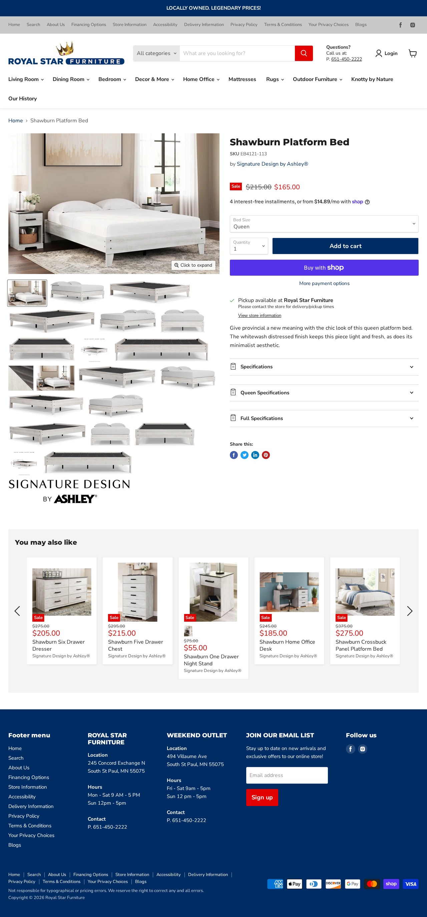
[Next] (408, 611)
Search (33, 24)
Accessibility (165, 24)
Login (391, 53)
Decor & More (152, 79)
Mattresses (242, 79)
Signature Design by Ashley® (272, 164)
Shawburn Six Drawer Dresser (58, 645)
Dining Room (69, 79)
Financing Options (88, 24)
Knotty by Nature (372, 79)
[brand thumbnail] (69, 491)
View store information (259, 315)
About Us (56, 24)
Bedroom (110, 79)
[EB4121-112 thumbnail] (55, 378)
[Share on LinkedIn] (255, 455)
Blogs (361, 24)
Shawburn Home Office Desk (287, 645)
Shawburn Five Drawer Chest (135, 645)
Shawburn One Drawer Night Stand (211, 660)
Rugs (273, 79)
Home (14, 24)
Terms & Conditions (283, 24)
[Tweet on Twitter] (245, 455)
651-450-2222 (346, 59)
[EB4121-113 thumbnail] (27, 293)
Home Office (199, 79)
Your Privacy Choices (329, 24)
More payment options (324, 283)
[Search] (304, 53)
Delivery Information (204, 24)
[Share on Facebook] (234, 455)
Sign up (262, 797)
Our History (22, 98)
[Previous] (18, 611)
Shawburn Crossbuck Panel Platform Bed (361, 645)
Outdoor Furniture (316, 79)
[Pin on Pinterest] (266, 455)
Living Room (24, 79)
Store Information (129, 24)
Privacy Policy (244, 24)
